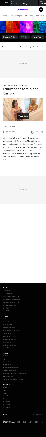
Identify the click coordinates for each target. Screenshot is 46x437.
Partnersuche (7, 325)
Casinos (5, 319)
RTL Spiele (6, 396)
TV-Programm (7, 293)
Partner (5, 316)
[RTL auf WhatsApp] (42, 422)
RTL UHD (6, 308)
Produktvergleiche (9, 327)
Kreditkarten (7, 333)
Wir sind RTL (7, 384)
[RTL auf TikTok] (30, 422)
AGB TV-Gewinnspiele (10, 370)
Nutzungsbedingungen (10, 367)
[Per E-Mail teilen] (37, 132)
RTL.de (5, 288)
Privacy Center (8, 362)
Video (9, 47)
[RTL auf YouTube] (36, 422)
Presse (5, 393)
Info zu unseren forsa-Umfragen (13, 379)
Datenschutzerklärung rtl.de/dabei (14, 373)
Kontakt (5, 356)
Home (5, 414)
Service (5, 353)
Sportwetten (7, 322)
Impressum (6, 359)
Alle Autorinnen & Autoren (12, 299)
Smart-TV (6, 311)
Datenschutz (7, 365)
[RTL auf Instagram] (24, 422)
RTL (3, 47)
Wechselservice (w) (9, 336)
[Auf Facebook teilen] (32, 132)
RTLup (5, 399)
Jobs (4, 390)
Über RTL (6, 387)
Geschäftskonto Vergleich (11, 330)
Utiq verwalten (8, 376)
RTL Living (6, 404)
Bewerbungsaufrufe (9, 305)
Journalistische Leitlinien (11, 302)
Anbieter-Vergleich (9, 345)
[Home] (23, 9)
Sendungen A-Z (8, 290)
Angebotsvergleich (9, 339)
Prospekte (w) (7, 348)
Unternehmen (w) (9, 342)
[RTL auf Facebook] (18, 422)
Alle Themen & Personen (11, 296)
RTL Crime (6, 402)
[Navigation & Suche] (41, 9)
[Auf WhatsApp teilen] (42, 132)
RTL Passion (7, 407)
